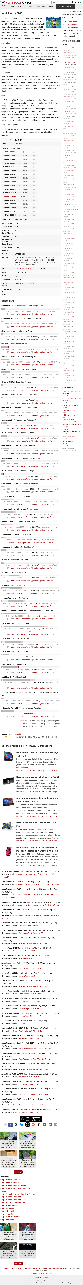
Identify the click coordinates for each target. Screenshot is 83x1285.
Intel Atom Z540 (69, 287)
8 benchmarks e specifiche (19, 377)
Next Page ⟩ (18, 1172)
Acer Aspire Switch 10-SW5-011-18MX (34, 1094)
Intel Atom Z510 (69, 376)
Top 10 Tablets (7, 1214)
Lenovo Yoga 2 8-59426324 (29, 1001)
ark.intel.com (19, 289)
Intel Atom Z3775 (9, 185)
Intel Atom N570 (69, 190)
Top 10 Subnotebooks (9, 1205)
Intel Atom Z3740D (9, 181)
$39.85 (18, 734)
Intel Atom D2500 (69, 307)
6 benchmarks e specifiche (19, 580)
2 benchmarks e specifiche (19, 441)
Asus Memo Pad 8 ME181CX (30, 1038)
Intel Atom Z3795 (9, 163)
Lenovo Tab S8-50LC (27, 976)
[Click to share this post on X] (27, 1124)
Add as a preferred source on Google (33, 1118)
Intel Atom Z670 (69, 292)
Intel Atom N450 (69, 248)
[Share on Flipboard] (44, 1124)
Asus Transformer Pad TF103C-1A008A (34, 968)
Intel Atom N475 (69, 224)
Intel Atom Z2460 (69, 351)
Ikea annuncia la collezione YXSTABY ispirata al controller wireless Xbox (9, 1236)
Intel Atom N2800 (69, 121)
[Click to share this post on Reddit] (33, 1124)
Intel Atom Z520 (69, 302)
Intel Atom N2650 (69, 312)
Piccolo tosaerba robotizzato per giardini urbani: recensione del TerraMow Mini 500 (27, 1144)
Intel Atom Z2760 (69, 145)
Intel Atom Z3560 (69, 101)
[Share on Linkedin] (50, 1124)
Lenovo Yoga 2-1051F (27, 951)
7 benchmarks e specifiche (19, 504)
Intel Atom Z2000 (69, 366)
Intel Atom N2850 (69, 283)
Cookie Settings (41, 1277)
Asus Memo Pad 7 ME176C (29, 1112)
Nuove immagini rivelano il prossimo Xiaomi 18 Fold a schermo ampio (27, 1254)
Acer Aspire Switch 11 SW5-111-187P (33, 986)
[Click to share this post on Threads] (16, 1125)
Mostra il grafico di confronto (42, 314)
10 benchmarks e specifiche (18, 542)
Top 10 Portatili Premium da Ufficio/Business (18, 1194)
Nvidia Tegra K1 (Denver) (71, 405)
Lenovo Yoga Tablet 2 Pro (29, 1008)
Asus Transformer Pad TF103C (31, 1105)
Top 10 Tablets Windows (10, 1216)
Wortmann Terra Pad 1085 (29, 925)
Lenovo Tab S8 (25, 1023)
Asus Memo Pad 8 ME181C (29, 1077)
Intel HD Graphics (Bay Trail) (25, 268)
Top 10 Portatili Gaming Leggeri (13, 1185)
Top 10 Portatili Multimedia (11, 1179)
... (80, 6)
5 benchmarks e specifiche (19, 352)
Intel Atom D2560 (69, 239)
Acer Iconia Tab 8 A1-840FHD (30, 1031)
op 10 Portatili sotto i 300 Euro (13, 1196)
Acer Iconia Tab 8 (25, 958)
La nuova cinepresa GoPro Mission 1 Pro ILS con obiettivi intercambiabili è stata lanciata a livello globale (8, 1254)
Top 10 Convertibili (8, 1211)
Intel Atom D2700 (69, 380)
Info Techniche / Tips (65, 6)
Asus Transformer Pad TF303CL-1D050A (35, 1059)
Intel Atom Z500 (69, 371)
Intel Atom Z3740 (9, 156)
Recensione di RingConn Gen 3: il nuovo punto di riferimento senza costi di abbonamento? (9, 1144)
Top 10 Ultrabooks (8, 1208)
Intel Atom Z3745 (69, 62)
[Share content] (5, 1124)
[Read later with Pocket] (39, 1124)
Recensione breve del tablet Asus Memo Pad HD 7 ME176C (36, 905)
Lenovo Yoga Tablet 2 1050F (30, 1016)
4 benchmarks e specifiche (19, 618)
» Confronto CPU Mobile (71, 11)
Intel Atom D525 (69, 141)
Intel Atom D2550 (69, 317)
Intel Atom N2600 (69, 160)
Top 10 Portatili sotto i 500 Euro (13, 1199)
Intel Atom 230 (68, 258)
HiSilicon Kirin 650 (69, 415)
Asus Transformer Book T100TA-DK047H (35, 1048)
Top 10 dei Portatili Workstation (13, 1202)
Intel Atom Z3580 (69, 57)
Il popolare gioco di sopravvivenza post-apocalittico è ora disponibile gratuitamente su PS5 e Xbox (27, 1236)
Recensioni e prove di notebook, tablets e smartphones (20, 1268)
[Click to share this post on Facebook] (10, 1125)
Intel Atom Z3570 (69, 126)
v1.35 (2, 740)
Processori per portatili (60, 1268)
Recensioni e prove (17, 6)
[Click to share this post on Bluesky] (22, 1125)
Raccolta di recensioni (45, 6)
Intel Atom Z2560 (69, 194)
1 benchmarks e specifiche (19, 403)
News (31, 6)
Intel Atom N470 (69, 234)
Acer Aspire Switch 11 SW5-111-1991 (33, 943)
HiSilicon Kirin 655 (69, 410)
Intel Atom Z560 (69, 336)
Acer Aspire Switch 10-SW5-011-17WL (34, 1069)
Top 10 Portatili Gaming (10, 1182)
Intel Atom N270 (69, 263)
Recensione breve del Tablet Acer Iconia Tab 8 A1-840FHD (36, 884)
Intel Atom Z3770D (9, 196)
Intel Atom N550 (69, 170)
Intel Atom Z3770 (9, 152)
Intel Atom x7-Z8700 (69, 436)
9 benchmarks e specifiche (19, 415)
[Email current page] (56, 1125)
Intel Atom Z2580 (69, 175)
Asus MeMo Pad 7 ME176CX (30, 1084)
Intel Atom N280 (69, 243)
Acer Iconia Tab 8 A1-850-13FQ (31, 933)
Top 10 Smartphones (9, 1219)
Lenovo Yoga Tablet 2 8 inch (30, 994)
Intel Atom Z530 (69, 268)
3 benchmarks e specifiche (19, 314)
